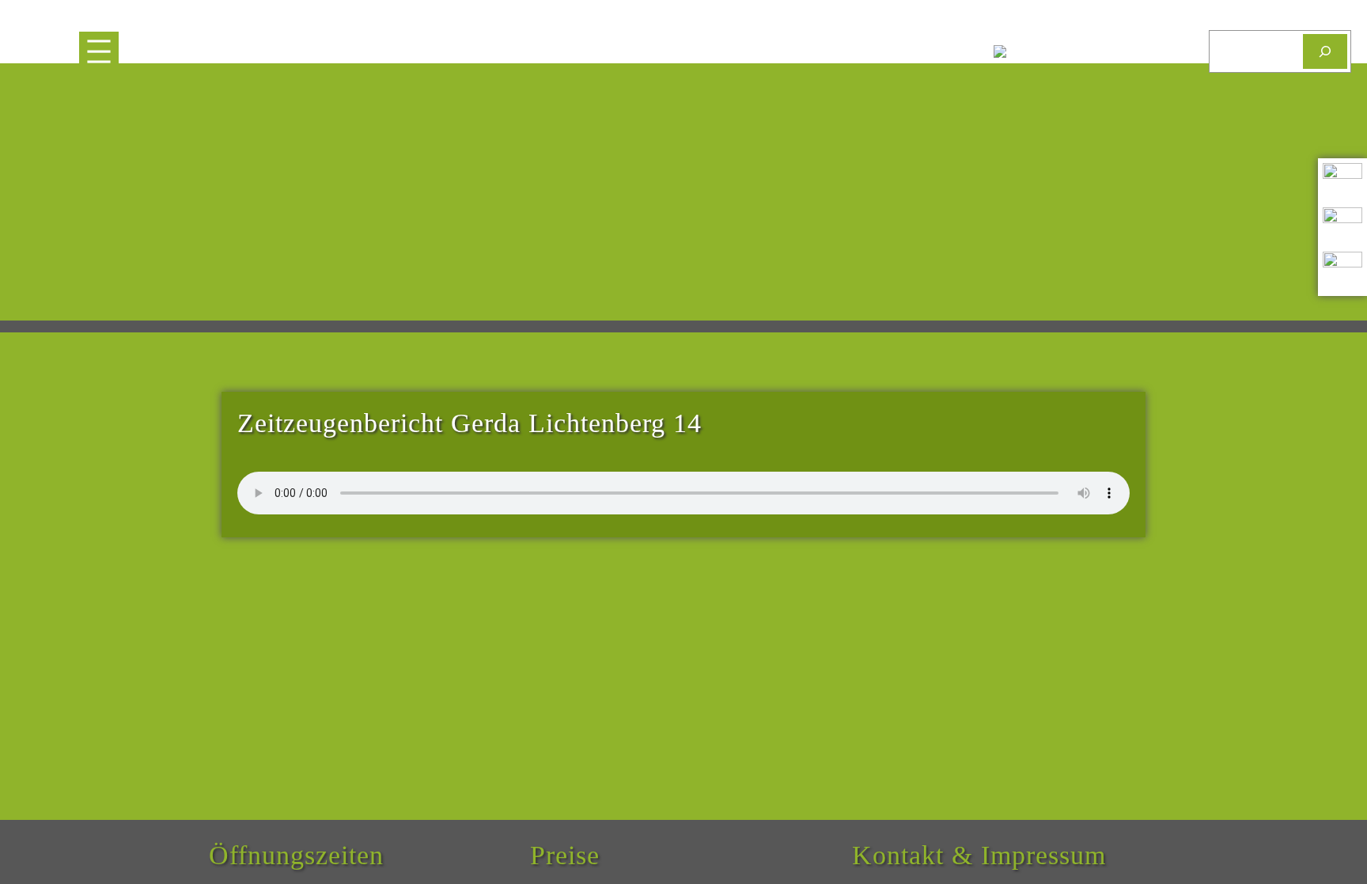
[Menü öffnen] (99, 51)
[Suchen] (1325, 51)
